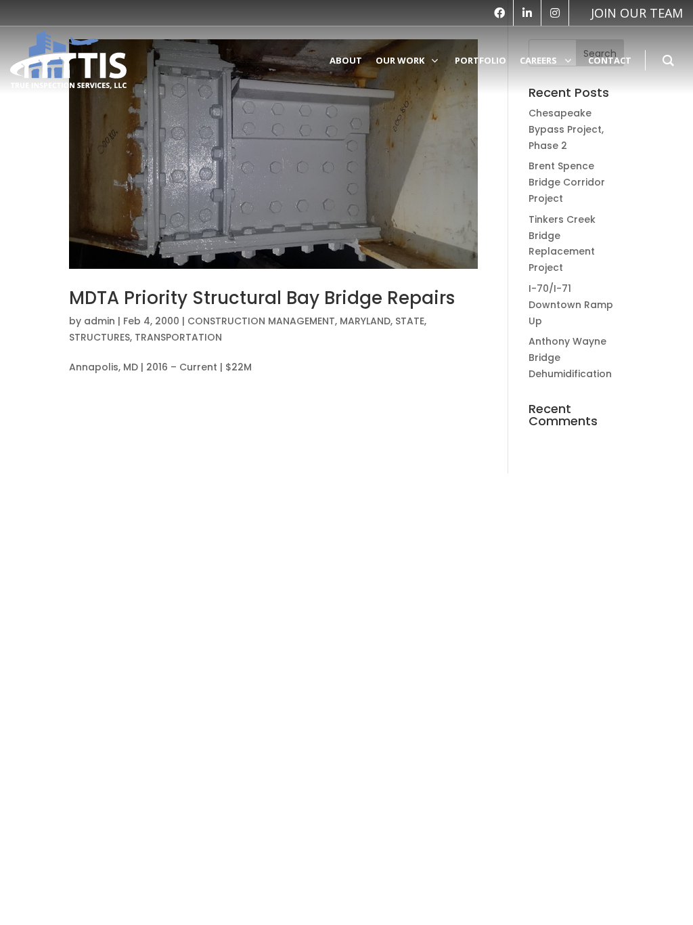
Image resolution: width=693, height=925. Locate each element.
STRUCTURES (99, 337)
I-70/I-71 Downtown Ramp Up (571, 305)
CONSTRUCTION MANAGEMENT (261, 321)
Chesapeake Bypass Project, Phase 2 (566, 129)
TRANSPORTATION (178, 337)
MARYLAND (365, 321)
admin (99, 321)
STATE (409, 321)
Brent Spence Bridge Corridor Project (567, 182)
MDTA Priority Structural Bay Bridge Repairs (262, 298)
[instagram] (555, 13)
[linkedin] (527, 13)
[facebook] (499, 13)
